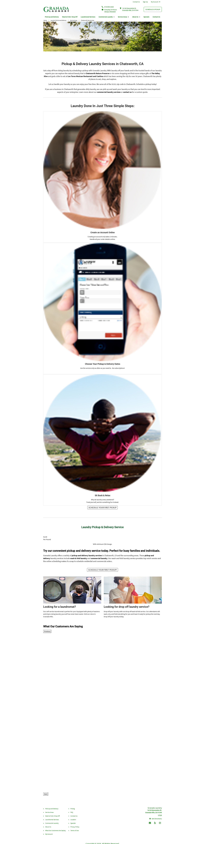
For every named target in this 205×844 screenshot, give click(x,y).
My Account (154, 2)
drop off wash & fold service (135, 611)
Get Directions (156, 819)
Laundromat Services (88, 17)
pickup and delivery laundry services (87, 555)
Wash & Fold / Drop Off (69, 17)
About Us (135, 17)
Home (45, 20)
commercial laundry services (109, 92)
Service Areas (122, 17)
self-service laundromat (54, 611)
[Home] (56, 9)
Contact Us (136, 2)
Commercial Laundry (106, 17)
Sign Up (145, 2)
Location (73, 820)
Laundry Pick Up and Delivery (58, 20)
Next (45, 794)
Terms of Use (74, 830)
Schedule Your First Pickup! (102, 569)
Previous (47, 631)
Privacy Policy (74, 827)
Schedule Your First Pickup (102, 507)
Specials (146, 17)
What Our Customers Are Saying (55, 830)
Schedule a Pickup (152, 9)
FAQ (71, 812)
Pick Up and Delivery (52, 17)
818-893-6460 (109, 7)
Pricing (72, 809)
